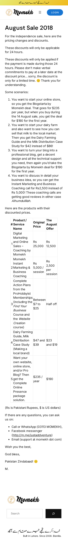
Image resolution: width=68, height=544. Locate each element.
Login (55, 12)
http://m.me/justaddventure (32, 435)
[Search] (53, 513)
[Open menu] (40, 12)
